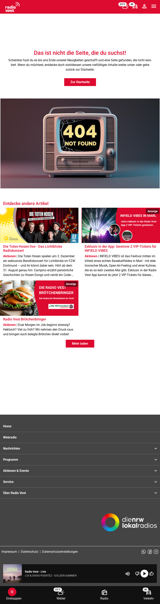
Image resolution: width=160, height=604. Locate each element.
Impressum (9, 551)
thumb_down (137, 573)
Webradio (10, 437)
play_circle (144, 573)
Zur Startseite (80, 82)
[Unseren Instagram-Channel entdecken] (156, 551)
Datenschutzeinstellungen (60, 551)
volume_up (127, 574)
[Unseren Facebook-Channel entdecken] (150, 551)
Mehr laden (80, 343)
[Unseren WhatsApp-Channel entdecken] (143, 551)
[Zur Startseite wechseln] (12, 7)
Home (7, 426)
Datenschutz (29, 551)
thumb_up (151, 573)
